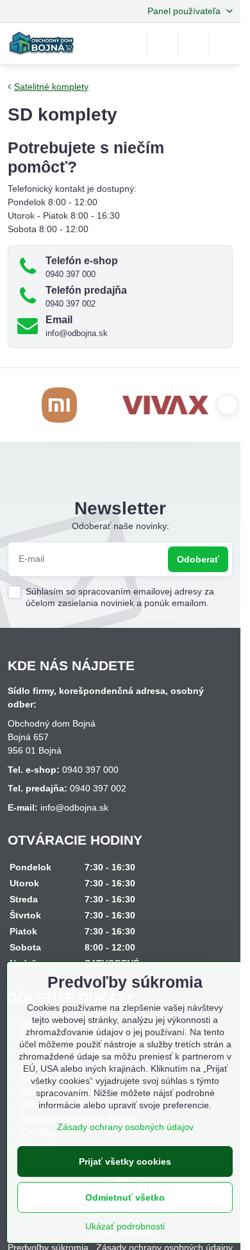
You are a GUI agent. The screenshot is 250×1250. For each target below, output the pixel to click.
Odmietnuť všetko (125, 1197)
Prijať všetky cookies (125, 1161)
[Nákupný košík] (193, 43)
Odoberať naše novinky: (120, 526)
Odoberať (198, 559)
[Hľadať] (162, 43)
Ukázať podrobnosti (125, 1226)
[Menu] (225, 43)
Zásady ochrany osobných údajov (125, 1127)
